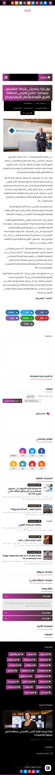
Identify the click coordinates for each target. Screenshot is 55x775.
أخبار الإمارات (14, 665)
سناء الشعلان (27, 670)
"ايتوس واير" (40, 298)
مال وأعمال (17, 108)
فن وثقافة (29, 665)
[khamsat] (16, 3)
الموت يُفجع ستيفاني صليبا (29, 540)
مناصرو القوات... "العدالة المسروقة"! (25, 509)
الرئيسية (44, 77)
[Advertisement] (27, 42)
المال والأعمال (15, 654)
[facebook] (21, 771)
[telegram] (21, 3)
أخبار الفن (11, 670)
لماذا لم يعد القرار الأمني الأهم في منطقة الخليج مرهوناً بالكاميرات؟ (28, 733)
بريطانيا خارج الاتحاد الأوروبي (29, 525)
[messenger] (45, 3)
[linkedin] (41, 3)
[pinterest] (37, 3)
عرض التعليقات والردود (11, 400)
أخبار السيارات (13, 687)
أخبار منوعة (28, 108)
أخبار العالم (44, 665)
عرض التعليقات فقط (31, 400)
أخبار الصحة (44, 681)
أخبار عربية (44, 654)
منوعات (31, 654)
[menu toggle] (50, 3)
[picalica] (17, 771)
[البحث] (4, 3)
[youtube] (12, 3)
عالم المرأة (44, 659)
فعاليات (27, 687)
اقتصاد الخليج (28, 681)
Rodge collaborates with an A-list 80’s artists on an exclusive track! (22, 557)
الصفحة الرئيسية (42, 108)
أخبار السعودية (42, 687)
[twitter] (33, 3)
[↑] (27, 764)
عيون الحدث (47, 739)
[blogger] (29, 3)
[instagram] (33, 771)
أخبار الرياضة (28, 659)
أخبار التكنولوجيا (42, 676)
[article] (27, 350)
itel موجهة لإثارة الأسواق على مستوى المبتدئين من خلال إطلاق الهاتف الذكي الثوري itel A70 (24, 491)
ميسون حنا (12, 681)
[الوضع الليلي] (48, 768)
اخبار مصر (44, 692)
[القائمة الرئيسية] (6, 77)
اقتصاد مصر (29, 692)
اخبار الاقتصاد (43, 670)
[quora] (25, 3)
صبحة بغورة (25, 676)
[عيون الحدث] (27, 10)
